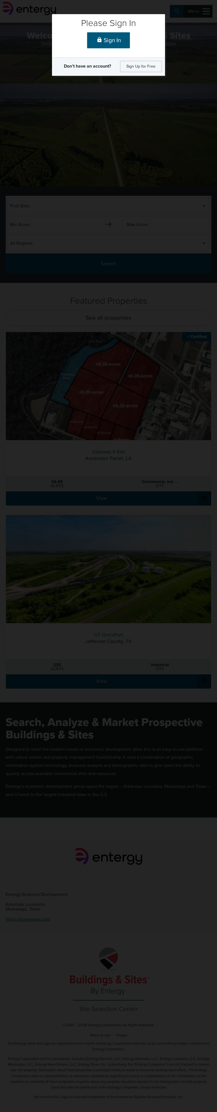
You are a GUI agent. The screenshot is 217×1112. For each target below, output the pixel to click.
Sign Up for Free (140, 66)
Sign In (111, 40)
